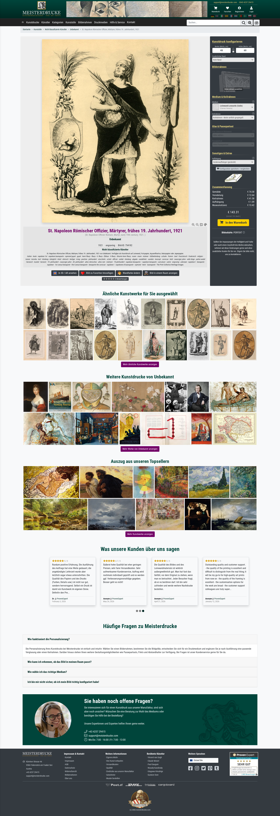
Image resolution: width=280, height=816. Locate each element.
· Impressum (69, 761)
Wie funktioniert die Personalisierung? (49, 639)
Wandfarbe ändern (130, 273)
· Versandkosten (111, 764)
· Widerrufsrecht (70, 771)
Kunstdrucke (32, 22)
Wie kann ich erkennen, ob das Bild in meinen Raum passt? (60, 662)
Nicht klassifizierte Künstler (56, 29)
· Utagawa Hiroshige (155, 771)
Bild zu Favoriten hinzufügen (98, 273)
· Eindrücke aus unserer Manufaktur (119, 771)
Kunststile (71, 22)
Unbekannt (74, 29)
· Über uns (68, 778)
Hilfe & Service (117, 22)
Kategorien (57, 22)
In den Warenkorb (235, 222)
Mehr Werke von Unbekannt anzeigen (140, 448)
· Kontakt (67, 757)
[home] (22, 22)
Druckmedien (101, 22)
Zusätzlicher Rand (218, 56)
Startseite (26, 29)
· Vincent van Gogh (154, 757)
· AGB (66, 764)
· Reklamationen (70, 775)
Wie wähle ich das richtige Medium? (47, 672)
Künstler (45, 22)
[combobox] (233, 60)
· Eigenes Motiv (111, 757)
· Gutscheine (110, 775)
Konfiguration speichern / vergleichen (234, 169)
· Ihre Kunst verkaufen (114, 761)
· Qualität (109, 768)
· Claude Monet (153, 761)
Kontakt (131, 22)
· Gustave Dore (153, 775)
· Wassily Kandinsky (155, 768)
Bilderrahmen (85, 22)
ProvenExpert (53, 598)
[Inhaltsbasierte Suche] (250, 23)
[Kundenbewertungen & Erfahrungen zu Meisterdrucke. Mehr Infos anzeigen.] (244, 763)
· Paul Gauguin (153, 764)
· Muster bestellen (112, 778)
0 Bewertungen (121, 279)
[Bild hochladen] (256, 23)
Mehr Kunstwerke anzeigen (140, 534)
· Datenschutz (69, 768)
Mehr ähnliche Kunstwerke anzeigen (140, 364)
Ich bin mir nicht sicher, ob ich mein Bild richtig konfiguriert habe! (63, 682)
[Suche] (244, 23)
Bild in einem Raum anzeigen (162, 273)
